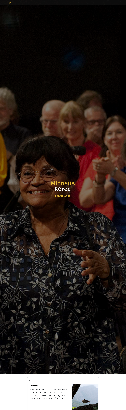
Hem (100, 3)
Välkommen (34, 386)
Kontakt (108, 3)
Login (113, 3)
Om (104, 3)
